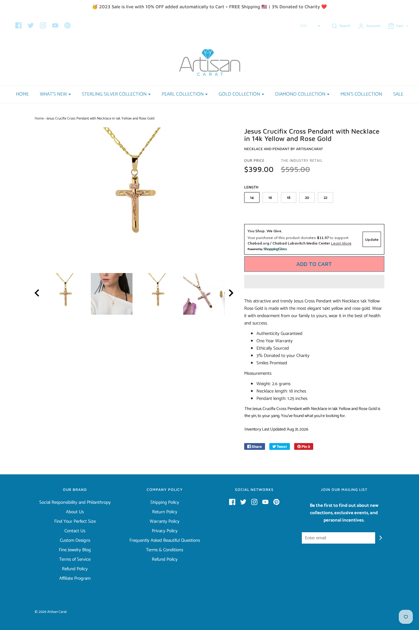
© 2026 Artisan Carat (51, 612)
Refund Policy (75, 569)
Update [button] (372, 239)
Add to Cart (314, 264)
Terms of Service (74, 559)
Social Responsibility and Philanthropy (75, 502)
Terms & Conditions (164, 550)
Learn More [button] (341, 243)
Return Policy (164, 512)
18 (288, 198)
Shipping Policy (164, 502)
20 (307, 198)
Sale (398, 94)
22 (325, 198)
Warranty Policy (164, 521)
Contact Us (74, 531)
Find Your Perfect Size (75, 521)
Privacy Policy (165, 531)
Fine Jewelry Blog (75, 550)
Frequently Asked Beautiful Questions (164, 540)
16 (270, 198)
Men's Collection (361, 94)
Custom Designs (75, 540)
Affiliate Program (74, 578)
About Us (75, 512)
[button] (314, 281)
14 (252, 198)
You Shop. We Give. (265, 231)
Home (22, 94)
